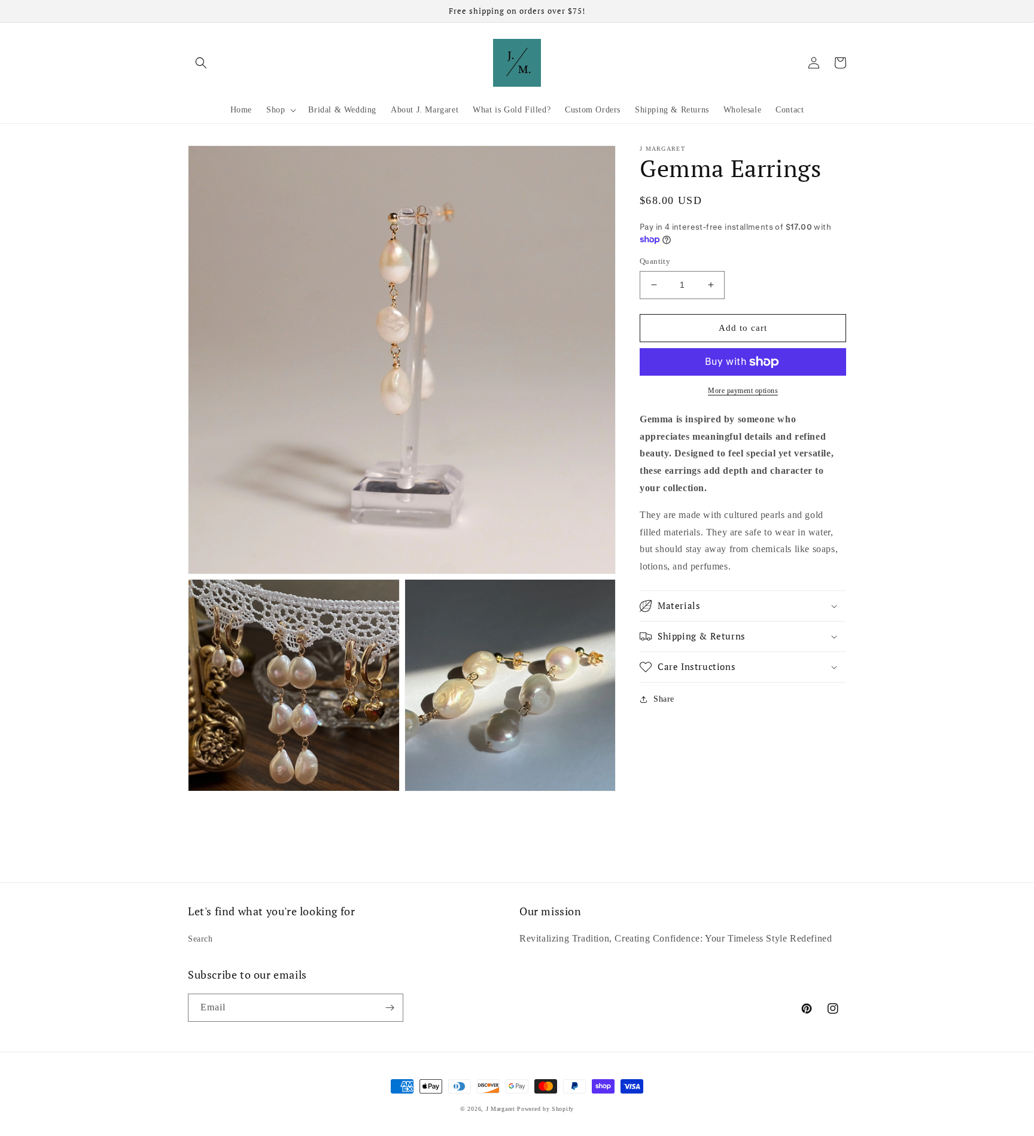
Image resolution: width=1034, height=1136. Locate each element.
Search (200, 938)
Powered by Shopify (545, 1108)
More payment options (743, 390)
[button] (201, 63)
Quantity (655, 261)
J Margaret (500, 1108)
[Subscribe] (389, 1008)
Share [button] (663, 699)
